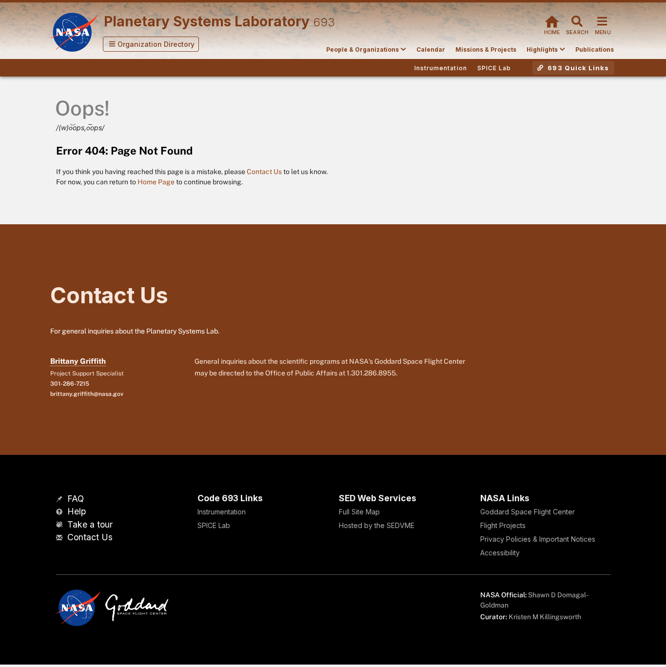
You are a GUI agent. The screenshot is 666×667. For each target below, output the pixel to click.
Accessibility (500, 553)
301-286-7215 (69, 383)
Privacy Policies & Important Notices (537, 539)
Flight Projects (503, 525)
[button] (151, 44)
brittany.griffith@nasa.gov (86, 394)
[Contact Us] (60, 538)
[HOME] (552, 20)
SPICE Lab (213, 525)
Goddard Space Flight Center (527, 512)
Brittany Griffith (78, 361)
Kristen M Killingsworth (545, 617)
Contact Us (264, 172)
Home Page (156, 182)
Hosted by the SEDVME (376, 525)
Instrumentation (221, 512)
